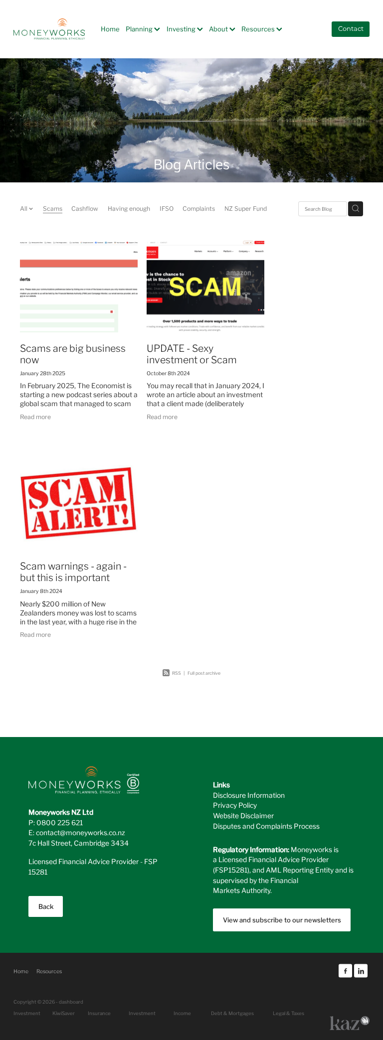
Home (110, 28)
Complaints (199, 208)
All (24, 208)
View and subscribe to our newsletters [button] (282, 919)
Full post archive (204, 672)
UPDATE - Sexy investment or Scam (192, 353)
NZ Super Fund (245, 208)
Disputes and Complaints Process (266, 826)
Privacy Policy (235, 805)
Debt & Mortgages (232, 1013)
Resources (258, 28)
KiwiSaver (63, 1013)
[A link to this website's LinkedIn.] (361, 971)
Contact (351, 29)
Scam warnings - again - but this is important (73, 571)
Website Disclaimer (243, 815)
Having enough (129, 208)
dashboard (71, 1001)
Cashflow (84, 208)
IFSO (167, 208)
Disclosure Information (249, 795)
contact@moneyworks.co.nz (80, 832)
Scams (52, 208)
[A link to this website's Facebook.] (345, 971)
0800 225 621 (59, 822)
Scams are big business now (73, 353)
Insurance (99, 1013)
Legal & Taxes (288, 1013)
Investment (142, 1013)
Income (182, 1013)
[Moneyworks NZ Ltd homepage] (49, 28)
